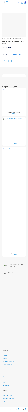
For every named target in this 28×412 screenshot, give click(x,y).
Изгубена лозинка (7, 364)
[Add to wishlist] (23, 94)
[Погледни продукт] (23, 92)
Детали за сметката (8, 361)
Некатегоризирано (17, 38)
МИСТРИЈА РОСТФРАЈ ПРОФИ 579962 (14, 142)
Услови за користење (8, 379)
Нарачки (5, 355)
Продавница (8, 38)
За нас (4, 374)
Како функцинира (7, 395)
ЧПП (4, 401)
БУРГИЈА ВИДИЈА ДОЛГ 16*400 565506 (14, 253)
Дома (3, 38)
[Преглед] (23, 96)
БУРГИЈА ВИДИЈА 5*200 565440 (14, 112)
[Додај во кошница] (23, 90)
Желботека (6, 385)
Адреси (5, 358)
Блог (4, 382)
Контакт (5, 376)
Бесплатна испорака (8, 398)
